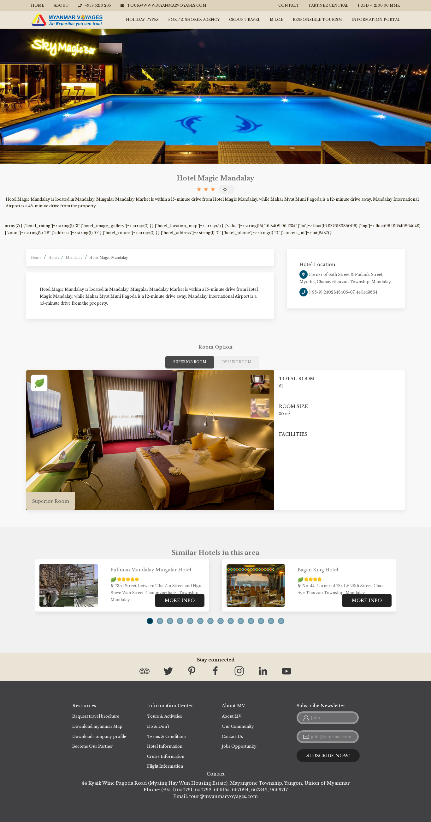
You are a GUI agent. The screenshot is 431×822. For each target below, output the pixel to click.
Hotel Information (164, 746)
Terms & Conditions (166, 736)
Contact (288, 5)
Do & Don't (158, 726)
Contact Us (232, 736)
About (61, 5)
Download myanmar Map (97, 726)
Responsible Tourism (317, 19)
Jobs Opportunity (239, 746)
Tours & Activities (164, 716)
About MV (231, 716)
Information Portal (375, 19)
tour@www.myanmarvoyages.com (166, 5)
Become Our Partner (92, 746)
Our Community (238, 726)
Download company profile (99, 736)
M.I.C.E (276, 19)
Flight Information (165, 766)
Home (37, 5)
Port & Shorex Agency (194, 19)
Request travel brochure (95, 716)
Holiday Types (142, 19)
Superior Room (189, 362)
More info (180, 600)
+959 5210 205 (98, 5)
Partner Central (328, 5)
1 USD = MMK (379, 5)
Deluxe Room (236, 362)
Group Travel (244, 19)
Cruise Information (165, 756)
